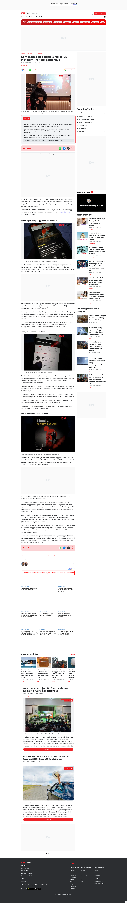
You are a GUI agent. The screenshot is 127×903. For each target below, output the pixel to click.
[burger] (105, 17)
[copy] (72, 148)
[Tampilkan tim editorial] (74, 564)
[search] (92, 14)
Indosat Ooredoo (64, 212)
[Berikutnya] (76, 665)
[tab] (27, 118)
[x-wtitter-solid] (68, 148)
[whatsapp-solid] (60, 148)
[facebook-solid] (64, 148)
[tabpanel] (48, 132)
